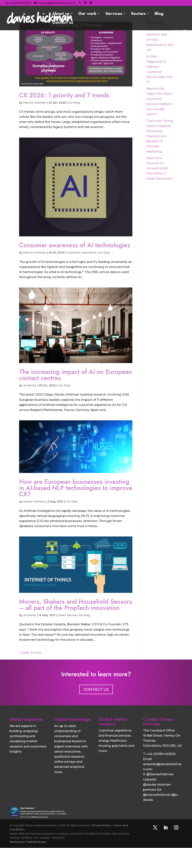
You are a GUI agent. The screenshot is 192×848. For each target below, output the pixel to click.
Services (113, 14)
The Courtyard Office (159, 730)
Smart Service (67, 615)
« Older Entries (30, 652)
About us (60, 14)
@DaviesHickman (160, 774)
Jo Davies (29, 385)
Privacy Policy (101, 825)
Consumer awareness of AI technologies (74, 245)
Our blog (74, 102)
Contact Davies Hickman (158, 721)
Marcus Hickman (34, 102)
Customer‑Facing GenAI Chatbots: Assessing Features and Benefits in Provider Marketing (159, 136)
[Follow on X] (155, 827)
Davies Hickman (34, 501)
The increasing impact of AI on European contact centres (75, 374)
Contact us (62, 23)
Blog (159, 14)
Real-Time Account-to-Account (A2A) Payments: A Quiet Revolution (159, 168)
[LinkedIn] (90, 2)
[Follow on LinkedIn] (165, 827)
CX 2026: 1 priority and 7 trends (64, 95)
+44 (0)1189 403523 (161, 754)
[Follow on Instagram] (176, 827)
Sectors (138, 14)
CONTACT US (96, 689)
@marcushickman (157, 795)
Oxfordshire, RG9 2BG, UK (162, 745)
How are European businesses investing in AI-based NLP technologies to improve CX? (75, 488)
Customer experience (81, 252)
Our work (87, 14)
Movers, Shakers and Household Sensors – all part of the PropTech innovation (75, 604)
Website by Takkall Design (28, 841)
